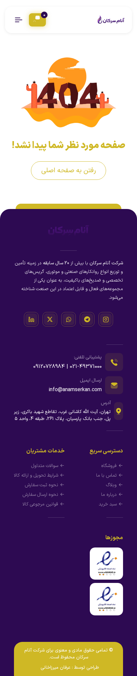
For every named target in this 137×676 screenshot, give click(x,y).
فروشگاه (109, 465)
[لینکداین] (31, 319)
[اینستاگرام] (106, 319)
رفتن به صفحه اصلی (68, 171)
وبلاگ (111, 485)
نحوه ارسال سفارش (40, 494)
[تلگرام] (87, 319)
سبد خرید (108, 504)
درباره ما (109, 494)
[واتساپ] (68, 319)
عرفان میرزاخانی (55, 667)
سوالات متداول (44, 465)
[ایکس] (50, 319)
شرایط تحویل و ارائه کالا (36, 475)
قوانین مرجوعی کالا (40, 504)
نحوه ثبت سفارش (41, 485)
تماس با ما (106, 475)
